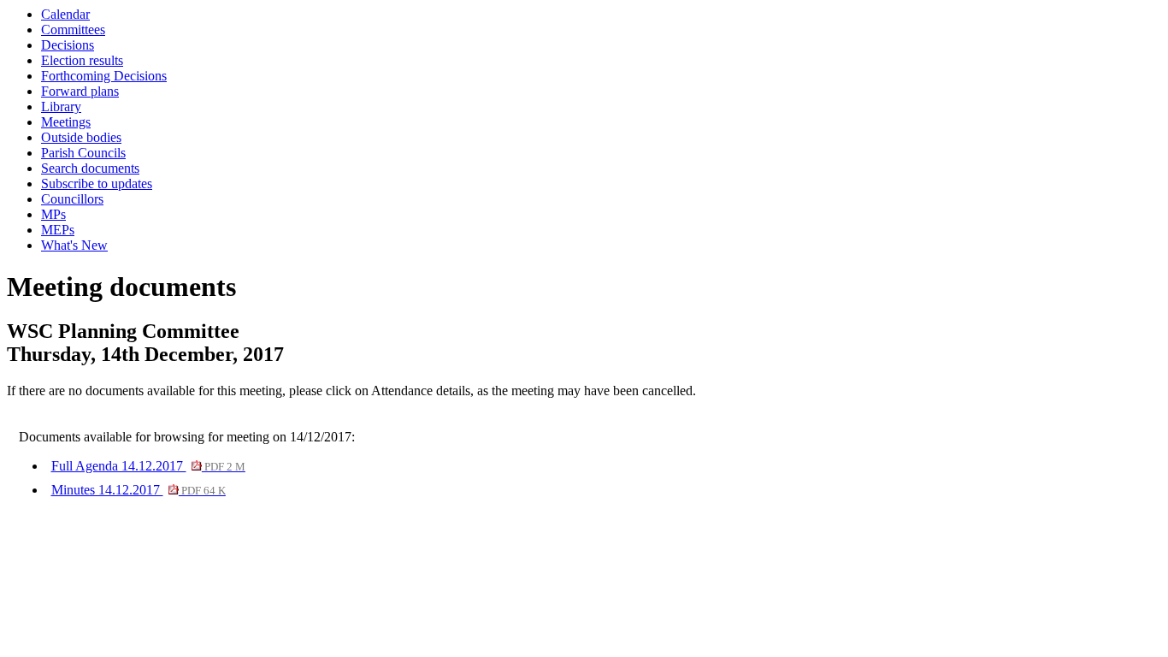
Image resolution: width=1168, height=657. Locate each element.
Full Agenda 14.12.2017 (148, 466)
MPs (53, 214)
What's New (74, 245)
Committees (73, 29)
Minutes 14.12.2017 (138, 489)
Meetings (66, 122)
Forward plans (80, 91)
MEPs (57, 229)
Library (61, 106)
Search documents (90, 168)
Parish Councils (83, 152)
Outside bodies (81, 137)
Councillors (72, 199)
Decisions (67, 45)
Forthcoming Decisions (104, 75)
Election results (82, 60)
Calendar (65, 14)
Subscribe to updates (96, 183)
